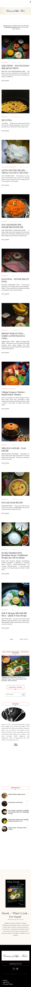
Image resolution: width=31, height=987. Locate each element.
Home (11, 639)
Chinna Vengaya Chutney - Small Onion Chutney (14, 393)
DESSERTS (4, 221)
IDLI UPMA (7, 120)
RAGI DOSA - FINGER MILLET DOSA (15, 280)
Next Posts (24, 639)
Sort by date (24, 27)
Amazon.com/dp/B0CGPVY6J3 (15, 919)
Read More (5, 80)
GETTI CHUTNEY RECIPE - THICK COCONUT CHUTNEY (15, 171)
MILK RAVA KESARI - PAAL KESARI (14, 449)
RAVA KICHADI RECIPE (12, 502)
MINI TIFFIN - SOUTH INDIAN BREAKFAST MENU (15, 66)
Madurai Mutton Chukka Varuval (16, 794)
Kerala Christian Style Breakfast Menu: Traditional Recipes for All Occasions (15, 555)
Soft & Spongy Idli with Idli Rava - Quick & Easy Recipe (14, 614)
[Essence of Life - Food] (15, 960)
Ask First (6, 982)
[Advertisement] (15, 766)
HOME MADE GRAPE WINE (15, 802)
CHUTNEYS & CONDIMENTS (9, 167)
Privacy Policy (8, 984)
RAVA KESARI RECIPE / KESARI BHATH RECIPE (12, 225)
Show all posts (16, 29)
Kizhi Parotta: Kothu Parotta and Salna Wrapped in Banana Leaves (18, 820)
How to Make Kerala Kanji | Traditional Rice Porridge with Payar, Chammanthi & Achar (18, 812)
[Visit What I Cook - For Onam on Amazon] (15, 893)
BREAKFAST (5, 62)
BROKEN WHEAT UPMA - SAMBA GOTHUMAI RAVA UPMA (13, 336)
